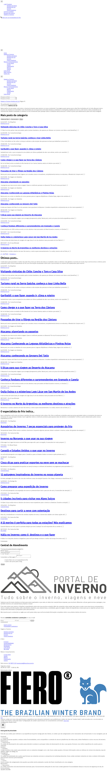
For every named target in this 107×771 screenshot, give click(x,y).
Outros (9, 69)
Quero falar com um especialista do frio (16, 560)
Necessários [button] (4, 763)
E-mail (3, 554)
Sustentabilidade (9, 643)
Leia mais (66, 720)
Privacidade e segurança (11, 626)
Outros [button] (3, 759)
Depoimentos (7, 644)
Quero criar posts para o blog (13, 561)
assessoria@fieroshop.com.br (25, 663)
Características (5, 470)
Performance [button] (4, 741)
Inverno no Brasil (8, 11)
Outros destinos (11, 85)
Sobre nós (7, 73)
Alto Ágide (3, 530)
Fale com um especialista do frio (11, 17)
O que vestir (10, 88)
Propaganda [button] (4, 753)
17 (7, 254)
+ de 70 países (8, 4)
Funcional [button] (3, 736)
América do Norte (12, 5)
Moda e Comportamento (11, 62)
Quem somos (7, 625)
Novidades (7, 646)
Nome (3, 550)
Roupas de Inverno (9, 13)
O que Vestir (10, 63)
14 (4, 254)
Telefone (3, 552)
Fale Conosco (7, 72)
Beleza (9, 68)
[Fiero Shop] (53, 715)
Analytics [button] (3, 747)
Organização (10, 66)
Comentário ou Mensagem (9, 557)
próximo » (13, 254)
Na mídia (6, 649)
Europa (9, 8)
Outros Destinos (11, 10)
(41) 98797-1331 (12, 663)
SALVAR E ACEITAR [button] (5, 769)
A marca (6, 641)
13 (3, 254)
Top (2, 718)
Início (5, 53)
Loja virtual (7, 70)
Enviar (2, 564)
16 (6, 254)
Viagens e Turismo (9, 14)
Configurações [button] (5, 722)
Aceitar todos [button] (12, 722)
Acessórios (4, 422)
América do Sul (11, 7)
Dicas (2, 458)
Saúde (9, 65)
